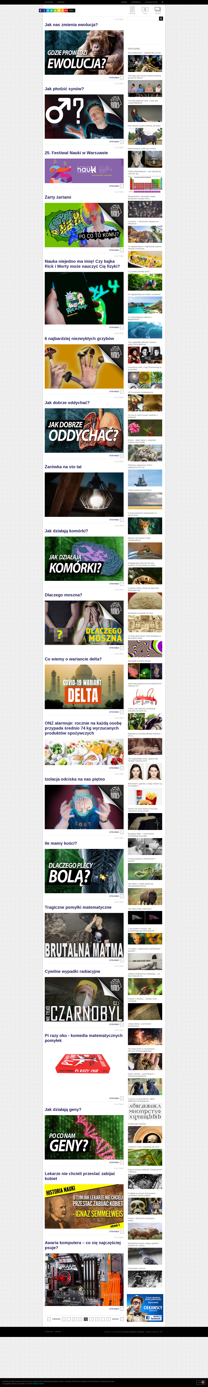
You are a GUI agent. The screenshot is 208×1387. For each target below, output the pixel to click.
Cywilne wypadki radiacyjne (72, 971)
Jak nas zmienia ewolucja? (71, 24)
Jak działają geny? (63, 1109)
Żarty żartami (58, 197)
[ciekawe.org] (57, 11)
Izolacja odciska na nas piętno (75, 779)
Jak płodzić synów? (64, 88)
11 (80, 1319)
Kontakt (58, 1332)
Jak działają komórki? (66, 531)
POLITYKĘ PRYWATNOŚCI (129, 1332)
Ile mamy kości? (61, 843)
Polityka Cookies (38, 1384)
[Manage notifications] (203, 1382)
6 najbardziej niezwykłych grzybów (79, 338)
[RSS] (162, 2)
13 (91, 1319)
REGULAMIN (140, 1332)
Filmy (145, 13)
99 (108, 1319)
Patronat (60, 2)
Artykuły (132, 13)
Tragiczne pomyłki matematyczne (78, 907)
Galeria (158, 13)
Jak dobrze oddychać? (67, 402)
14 (97, 1319)
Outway (65, 1332)
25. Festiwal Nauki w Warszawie (76, 152)
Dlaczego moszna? (63, 595)
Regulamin (49, 1332)
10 (74, 1319)
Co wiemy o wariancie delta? (73, 659)
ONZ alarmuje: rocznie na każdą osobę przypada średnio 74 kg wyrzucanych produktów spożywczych (83, 728)
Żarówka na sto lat (63, 466)
